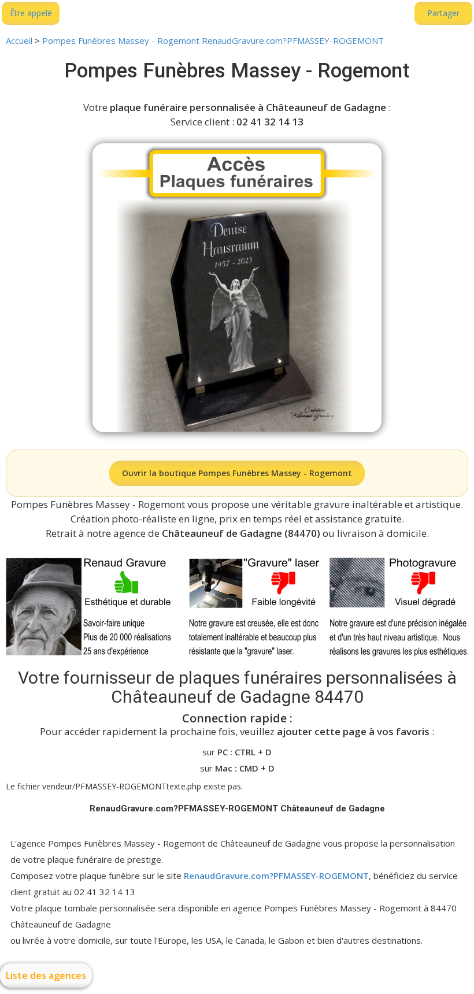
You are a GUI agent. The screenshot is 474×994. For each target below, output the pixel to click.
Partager (443, 13)
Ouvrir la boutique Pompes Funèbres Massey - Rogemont (237, 473)
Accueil (19, 40)
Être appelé (31, 13)
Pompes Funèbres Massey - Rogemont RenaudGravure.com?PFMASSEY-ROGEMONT (213, 40)
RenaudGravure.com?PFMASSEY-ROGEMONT (276, 875)
